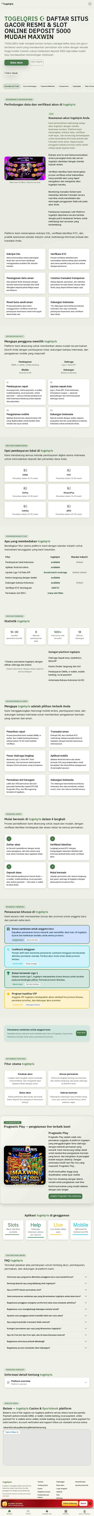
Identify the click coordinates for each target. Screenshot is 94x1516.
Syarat (40, 1488)
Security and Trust (12, 86)
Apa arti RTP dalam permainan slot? (24, 1290)
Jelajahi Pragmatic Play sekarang (65, 1196)
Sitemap (59, 1498)
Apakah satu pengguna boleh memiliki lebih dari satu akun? (35, 1315)
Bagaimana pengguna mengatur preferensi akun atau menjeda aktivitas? (41, 1303)
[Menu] (90, 4)
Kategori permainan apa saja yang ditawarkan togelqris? (34, 1328)
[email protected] (81, 1485)
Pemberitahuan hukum (43, 1496)
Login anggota (36, 62)
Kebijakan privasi (44, 1492)
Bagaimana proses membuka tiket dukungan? (28, 1348)
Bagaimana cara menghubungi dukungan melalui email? (33, 1309)
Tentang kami (43, 1485)
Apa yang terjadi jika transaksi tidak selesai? (28, 1322)
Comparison (64, 86)
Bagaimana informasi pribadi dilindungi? (26, 1341)
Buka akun (16, 62)
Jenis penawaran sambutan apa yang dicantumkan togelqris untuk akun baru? (44, 1296)
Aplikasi (59, 1492)
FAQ (57, 1495)
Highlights (77, 86)
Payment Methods (48, 86)
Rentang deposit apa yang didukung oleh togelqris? (31, 1283)
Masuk (83, 1503)
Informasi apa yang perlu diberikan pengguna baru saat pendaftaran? (40, 1277)
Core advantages (30, 86)
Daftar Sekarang (70, 1503)
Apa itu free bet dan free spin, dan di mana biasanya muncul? (36, 1335)
